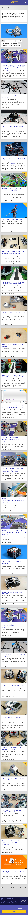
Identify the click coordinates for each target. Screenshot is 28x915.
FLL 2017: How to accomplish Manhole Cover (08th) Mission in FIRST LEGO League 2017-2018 (13, 190)
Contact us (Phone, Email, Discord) (8, 899)
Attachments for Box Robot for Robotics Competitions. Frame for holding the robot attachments (13, 842)
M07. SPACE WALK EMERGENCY (11, 70)
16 (10, 889)
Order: (9, 40)
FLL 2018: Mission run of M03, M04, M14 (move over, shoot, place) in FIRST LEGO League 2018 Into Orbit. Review (13, 470)
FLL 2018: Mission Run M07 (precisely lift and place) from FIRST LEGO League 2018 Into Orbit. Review (14, 66)
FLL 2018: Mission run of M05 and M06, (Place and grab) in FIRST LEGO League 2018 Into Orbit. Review (14, 532)
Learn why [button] (20, 908)
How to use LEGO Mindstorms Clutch (12, 219)
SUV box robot (12, 163)
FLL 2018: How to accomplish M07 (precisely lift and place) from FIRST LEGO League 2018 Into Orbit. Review (13, 439)
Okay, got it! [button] (14, 911)
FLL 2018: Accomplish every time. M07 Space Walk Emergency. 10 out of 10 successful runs (12, 625)
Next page (15, 889)
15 (25, 887)
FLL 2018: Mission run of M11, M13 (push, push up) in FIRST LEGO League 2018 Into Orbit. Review (13, 500)
